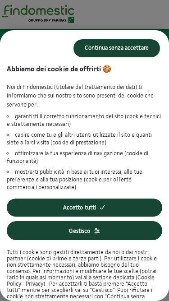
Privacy (34, 283)
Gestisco (79, 231)
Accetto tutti (79, 207)
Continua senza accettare (117, 47)
